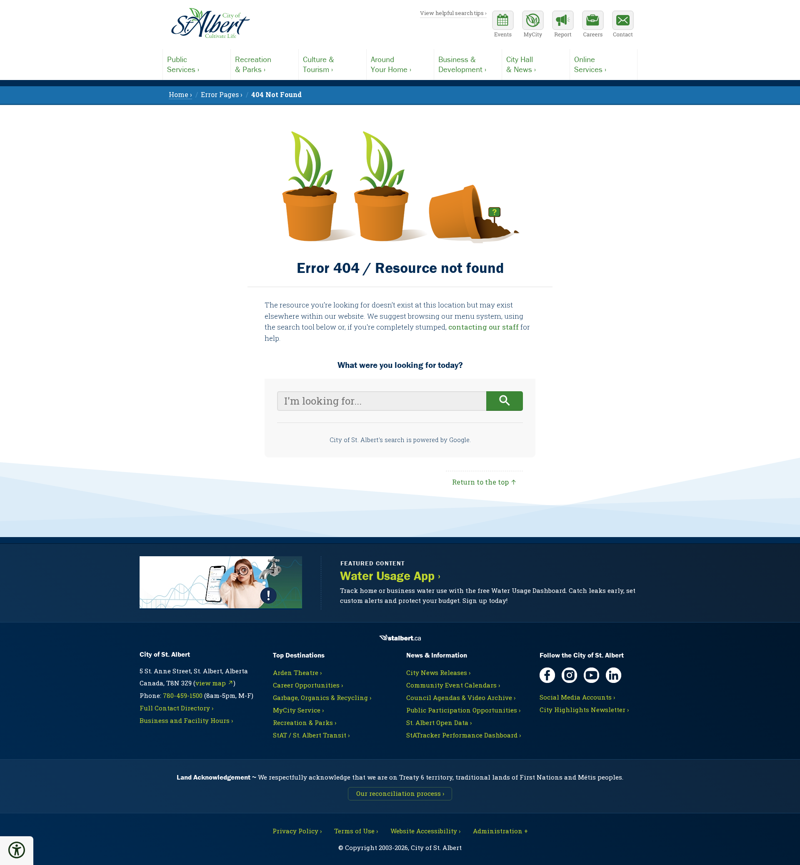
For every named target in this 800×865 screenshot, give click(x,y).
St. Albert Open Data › (439, 722)
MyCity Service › (298, 710)
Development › (462, 64)
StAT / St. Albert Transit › (311, 735)
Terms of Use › (356, 831)
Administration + (500, 831)
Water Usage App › (390, 575)
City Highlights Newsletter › (584, 709)
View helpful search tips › (453, 13)
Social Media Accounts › (577, 697)
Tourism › (318, 64)
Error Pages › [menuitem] (221, 94)
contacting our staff (483, 327)
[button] (16, 850)
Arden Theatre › (297, 672)
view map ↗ (214, 683)
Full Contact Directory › (176, 708)
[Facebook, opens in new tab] (547, 675)
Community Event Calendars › (453, 685)
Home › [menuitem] (180, 94)
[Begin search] (504, 401)
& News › (521, 64)
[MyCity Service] (532, 25)
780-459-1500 (182, 695)
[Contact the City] (622, 25)
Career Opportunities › (308, 685)
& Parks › (253, 64)
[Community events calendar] (502, 25)
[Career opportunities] (592, 25)
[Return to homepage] (210, 23)
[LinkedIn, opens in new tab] (613, 675)
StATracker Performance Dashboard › (463, 735)
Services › (183, 64)
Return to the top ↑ (484, 482)
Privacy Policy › (297, 831)
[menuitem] (276, 94)
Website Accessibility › (425, 831)
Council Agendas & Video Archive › (460, 697)
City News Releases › (438, 672)
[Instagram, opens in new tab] (569, 675)
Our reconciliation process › (400, 793)
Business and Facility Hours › (186, 720)
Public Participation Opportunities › (463, 710)
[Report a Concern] (562, 25)
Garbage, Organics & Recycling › (322, 697)
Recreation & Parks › (304, 722)
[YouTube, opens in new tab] (591, 675)
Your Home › (391, 64)
